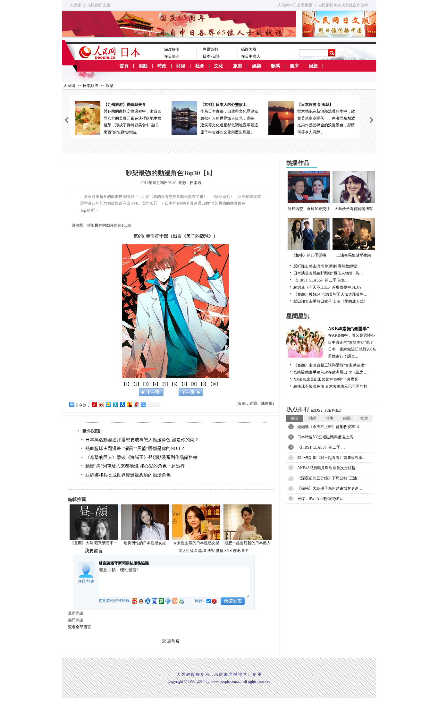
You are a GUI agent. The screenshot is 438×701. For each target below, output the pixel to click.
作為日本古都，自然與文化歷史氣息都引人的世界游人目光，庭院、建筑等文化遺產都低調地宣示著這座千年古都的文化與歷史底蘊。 (229, 118)
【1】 (126, 384)
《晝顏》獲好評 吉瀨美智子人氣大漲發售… (330, 294)
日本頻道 (90, 85)
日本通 (195, 183)
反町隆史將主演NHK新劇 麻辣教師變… (327, 266)
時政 (161, 65)
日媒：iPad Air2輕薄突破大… (322, 498)
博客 (211, 550)
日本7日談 (211, 56)
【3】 (146, 384)
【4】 (155, 384)
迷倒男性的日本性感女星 (145, 543)
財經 (180, 65)
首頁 (124, 65)
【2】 (136, 384)
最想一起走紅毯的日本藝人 (247, 543)
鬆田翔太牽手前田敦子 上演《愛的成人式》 (330, 301)
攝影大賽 (249, 49)
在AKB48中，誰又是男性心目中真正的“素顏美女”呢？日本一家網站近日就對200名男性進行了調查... (352, 342)
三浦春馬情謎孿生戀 (353, 255)
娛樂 (256, 65)
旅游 (237, 65)
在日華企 (172, 56)
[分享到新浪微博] (101, 404)
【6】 (175, 384)
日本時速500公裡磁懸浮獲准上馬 (325, 437)
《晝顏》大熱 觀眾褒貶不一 (93, 543)
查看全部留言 (79, 627)
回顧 (313, 65)
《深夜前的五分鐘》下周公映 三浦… (329, 478)
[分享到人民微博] (93, 404)
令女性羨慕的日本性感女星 (196, 543)
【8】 (194, 384)
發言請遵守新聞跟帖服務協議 (124, 563)
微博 (219, 550)
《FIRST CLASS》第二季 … (321, 447)
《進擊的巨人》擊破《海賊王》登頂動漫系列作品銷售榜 (141, 457)
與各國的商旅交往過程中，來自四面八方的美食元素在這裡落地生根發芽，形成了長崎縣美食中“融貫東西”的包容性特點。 (132, 118)
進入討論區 (188, 550)
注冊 (82, 581)
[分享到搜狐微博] (129, 404)
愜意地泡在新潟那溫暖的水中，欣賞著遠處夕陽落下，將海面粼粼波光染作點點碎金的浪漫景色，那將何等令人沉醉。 (326, 118)
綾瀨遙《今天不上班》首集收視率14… (330, 427)
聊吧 (236, 550)
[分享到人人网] (122, 404)
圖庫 (294, 65)
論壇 (202, 550)
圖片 (245, 550)
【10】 (214, 384)
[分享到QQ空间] (108, 404)
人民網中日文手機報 (295, 5)
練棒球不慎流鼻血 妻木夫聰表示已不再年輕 (330, 386)
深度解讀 (172, 49)
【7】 (184, 384)
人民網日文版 (98, 5)
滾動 (143, 65)
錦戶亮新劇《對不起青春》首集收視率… (331, 457)
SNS (228, 550)
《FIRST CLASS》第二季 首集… (321, 280)
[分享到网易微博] (136, 404)
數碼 (275, 65)
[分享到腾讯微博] (115, 404)
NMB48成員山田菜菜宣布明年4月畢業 (325, 379)
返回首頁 (171, 641)
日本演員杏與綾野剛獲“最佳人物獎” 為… (328, 273)
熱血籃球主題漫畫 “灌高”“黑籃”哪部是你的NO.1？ (135, 448)
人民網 (75, 5)
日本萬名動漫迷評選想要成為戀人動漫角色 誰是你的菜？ (142, 439)
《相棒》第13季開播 (308, 255)
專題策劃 (210, 49)
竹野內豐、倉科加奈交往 (309, 209)
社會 (199, 65)
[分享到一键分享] (143, 404)
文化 (218, 65)
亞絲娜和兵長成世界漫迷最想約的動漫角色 (128, 475)
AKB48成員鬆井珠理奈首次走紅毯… (328, 468)
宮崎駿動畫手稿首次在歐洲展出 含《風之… (330, 372)
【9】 (203, 384)
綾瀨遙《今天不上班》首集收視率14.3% (327, 287)
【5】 (165, 384)
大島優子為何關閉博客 (353, 209)
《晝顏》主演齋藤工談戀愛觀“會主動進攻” (329, 365)
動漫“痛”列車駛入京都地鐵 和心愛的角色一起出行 (135, 466)
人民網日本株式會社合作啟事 (343, 5)
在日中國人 (250, 56)
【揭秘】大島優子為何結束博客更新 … (330, 488)
